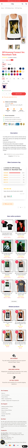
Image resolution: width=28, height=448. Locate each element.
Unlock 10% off (2, 442)
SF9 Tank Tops (18, 8)
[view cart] (26, 4)
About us (3, 393)
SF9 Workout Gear (9, 8)
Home (2, 8)
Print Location (5, 83)
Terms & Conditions (5, 395)
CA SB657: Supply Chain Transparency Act (10, 400)
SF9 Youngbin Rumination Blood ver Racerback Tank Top (20, 323)
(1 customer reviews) (12, 57)
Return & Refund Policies (6, 410)
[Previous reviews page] (18, 207)
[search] (22, 4)
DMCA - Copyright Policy (6, 398)
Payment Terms (4, 408)
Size (3, 76)
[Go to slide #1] (10, 47)
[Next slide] (25, 26)
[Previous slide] (3, 26)
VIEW (7, 230)
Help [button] (25, 446)
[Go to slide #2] (17, 47)
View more (14, 301)
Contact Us (3, 412)
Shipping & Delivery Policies (7, 406)
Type (3, 62)
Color (3, 66)
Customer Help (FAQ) (5, 413)
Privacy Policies (4, 396)
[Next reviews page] (25, 207)
